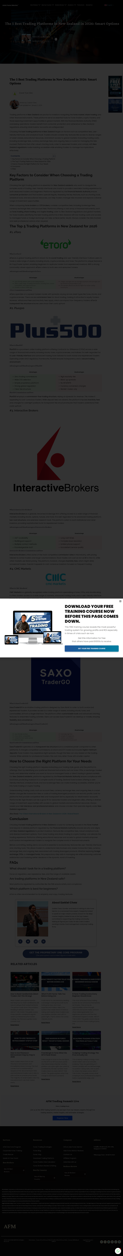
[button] (120, 601)
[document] (61, 628)
